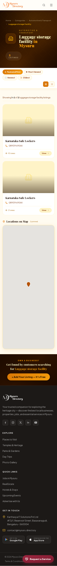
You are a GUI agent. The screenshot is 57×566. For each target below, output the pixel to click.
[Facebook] (5, 422)
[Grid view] (45, 84)
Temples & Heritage (13, 445)
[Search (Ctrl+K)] (44, 5)
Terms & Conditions (14, 561)
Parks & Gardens (11, 450)
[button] (28, 284)
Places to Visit (10, 439)
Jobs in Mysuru (10, 478)
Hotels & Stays (10, 489)
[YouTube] (36, 422)
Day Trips (7, 456)
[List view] (51, 84)
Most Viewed (33, 72)
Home (8, 20)
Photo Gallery (10, 462)
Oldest (25, 77)
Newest (10, 77)
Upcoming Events (12, 495)
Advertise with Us (11, 501)
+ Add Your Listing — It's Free (28, 376)
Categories (20, 20)
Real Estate (8, 484)
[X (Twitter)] (20, 422)
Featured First (13, 72)
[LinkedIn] (28, 422)
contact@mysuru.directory (21, 530)
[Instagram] (13, 422)
